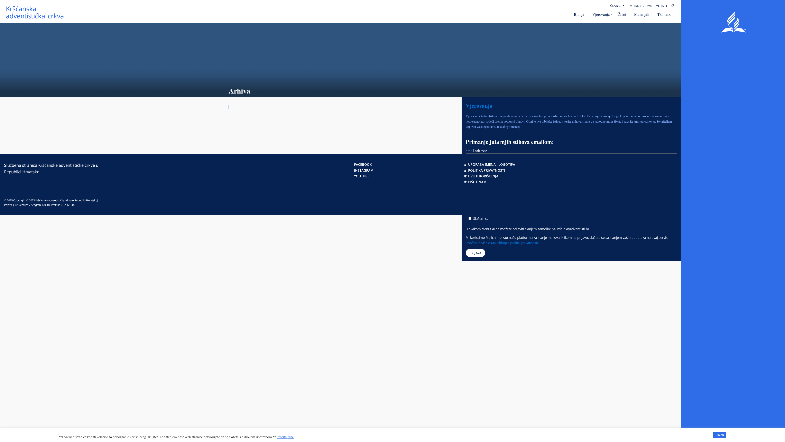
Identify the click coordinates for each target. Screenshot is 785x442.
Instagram (363, 170)
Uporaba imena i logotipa (491, 164)
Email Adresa (477, 151)
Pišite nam (477, 182)
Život (622, 14)
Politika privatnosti (486, 170)
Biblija (579, 14)
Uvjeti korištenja (483, 176)
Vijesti (661, 6)
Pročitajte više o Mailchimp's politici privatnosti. (502, 243)
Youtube (361, 176)
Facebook (363, 164)
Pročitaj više (285, 437)
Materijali (641, 14)
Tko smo (664, 14)
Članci (616, 6)
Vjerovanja (601, 14)
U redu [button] (720, 435)
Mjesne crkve (641, 6)
